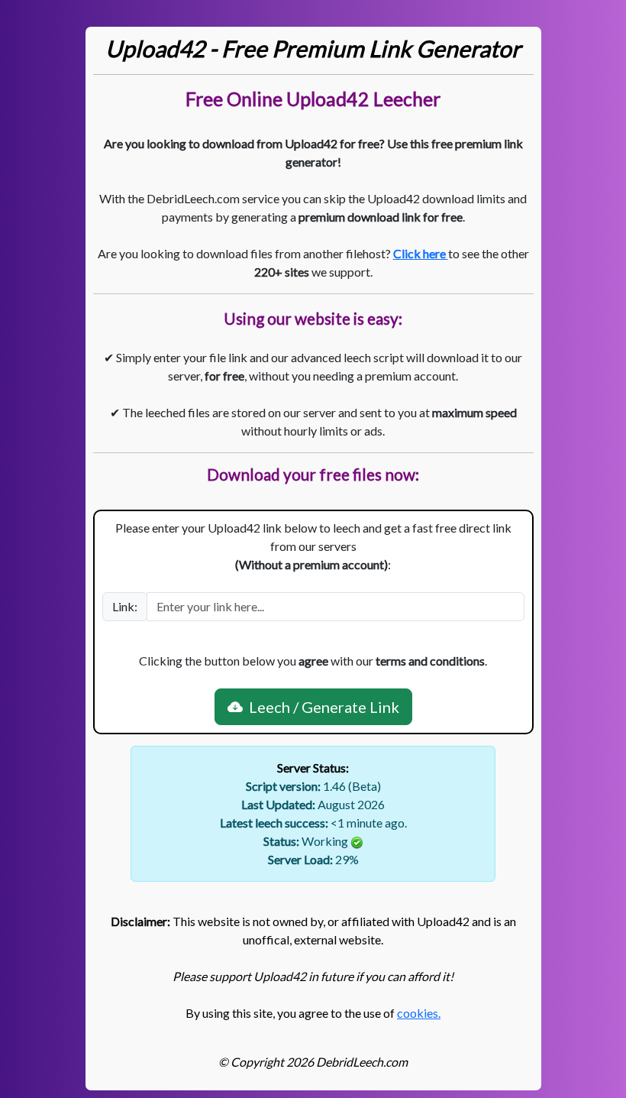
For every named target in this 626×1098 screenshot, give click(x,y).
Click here (420, 253)
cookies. (418, 1013)
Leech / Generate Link (321, 707)
